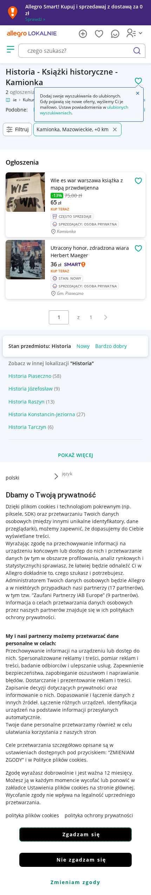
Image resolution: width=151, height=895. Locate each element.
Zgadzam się (81, 834)
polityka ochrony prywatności (99, 815)
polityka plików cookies (32, 815)
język (67, 473)
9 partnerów (121, 595)
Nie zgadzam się (81, 859)
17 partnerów (125, 587)
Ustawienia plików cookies (57, 787)
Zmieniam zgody (75, 882)
